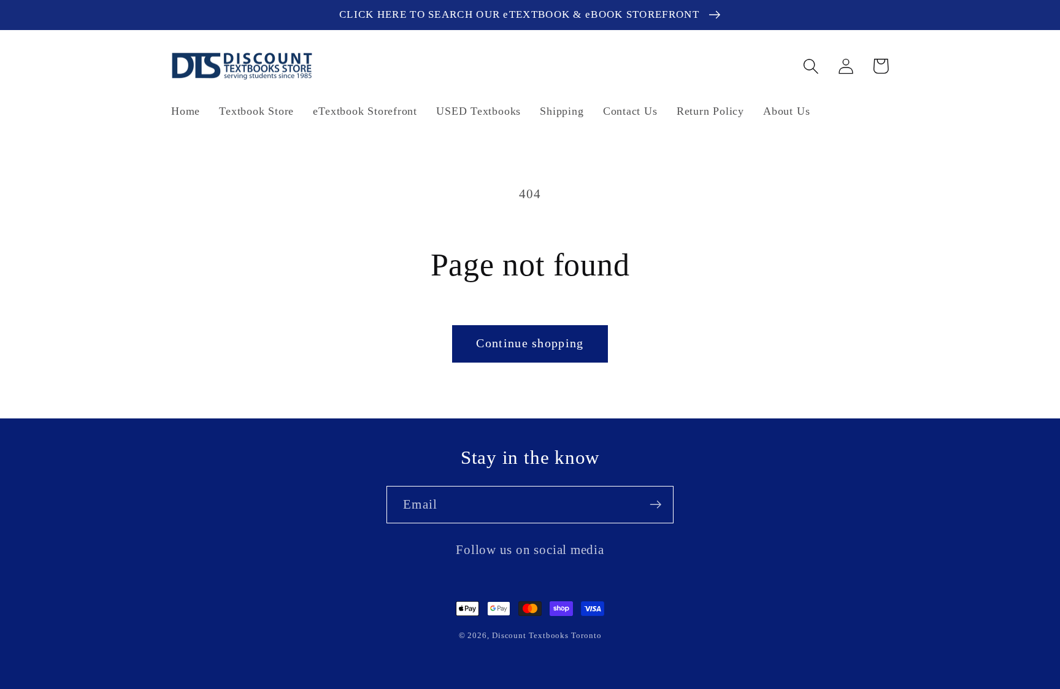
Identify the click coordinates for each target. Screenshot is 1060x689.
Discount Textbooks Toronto (547, 635)
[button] (810, 65)
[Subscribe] (655, 504)
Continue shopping (529, 343)
